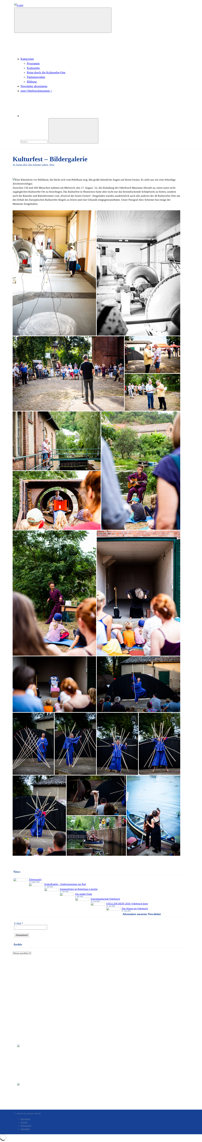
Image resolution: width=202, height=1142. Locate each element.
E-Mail (18, 923)
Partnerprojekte (36, 77)
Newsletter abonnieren (34, 86)
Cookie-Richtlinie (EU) (29, 988)
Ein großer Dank (83, 894)
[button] (54, 273)
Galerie (45, 164)
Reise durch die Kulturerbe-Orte (46, 72)
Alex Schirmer (34, 164)
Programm (33, 63)
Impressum (23, 976)
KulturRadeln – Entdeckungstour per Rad (65, 884)
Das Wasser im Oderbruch (135, 908)
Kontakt (22, 973)
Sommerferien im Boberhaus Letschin (79, 889)
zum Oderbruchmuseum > (36, 90)
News (51, 164)
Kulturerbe (33, 68)
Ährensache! (35, 879)
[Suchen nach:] (34, 141)
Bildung (32, 81)
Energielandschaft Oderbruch (105, 899)
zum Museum (25, 969)
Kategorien (27, 59)
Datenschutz (24, 980)
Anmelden (25, 1129)
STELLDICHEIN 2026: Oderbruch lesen (127, 903)
